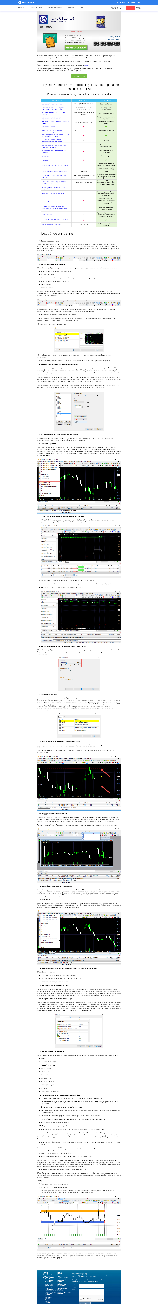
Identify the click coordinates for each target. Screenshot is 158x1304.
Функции (45, 1273)
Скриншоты (46, 1276)
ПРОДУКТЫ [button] (21, 7)
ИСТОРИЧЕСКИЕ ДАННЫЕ (55, 7)
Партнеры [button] (122, 2)
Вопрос (74, 1289)
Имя (73, 1285)
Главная (45, 1272)
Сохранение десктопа (48, 127)
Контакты (60, 1293)
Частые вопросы (49, 1280)
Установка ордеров (50, 1290)
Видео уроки (48, 1281)
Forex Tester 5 (47, 1275)
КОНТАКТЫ (71, 7)
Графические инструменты (48, 1296)
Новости (47, 1294)
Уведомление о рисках (62, 1288)
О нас (59, 1286)
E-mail (74, 1287)
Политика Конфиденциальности (64, 1291)
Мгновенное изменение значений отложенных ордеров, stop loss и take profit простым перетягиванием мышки (56, 145)
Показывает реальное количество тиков (54, 171)
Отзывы (59, 1281)
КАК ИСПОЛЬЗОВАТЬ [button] (36, 7)
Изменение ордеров (50, 1292)
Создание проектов (50, 1286)
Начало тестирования (49, 1288)
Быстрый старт (49, 1279)
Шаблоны (47, 1298)
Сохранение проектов (48, 1300)
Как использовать (48, 1277)
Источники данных (64, 1279)
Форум (133, 2)
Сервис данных (63, 1277)
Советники (48, 1302)
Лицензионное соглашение (61, 1285)
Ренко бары (45, 160)
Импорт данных (49, 1285)
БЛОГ (81, 7)
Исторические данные (61, 1275)
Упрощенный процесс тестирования (53, 104)
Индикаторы (48, 1293)
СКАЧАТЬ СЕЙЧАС (79, 76)
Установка (48, 1283)
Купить (59, 1272)
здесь (86, 65)
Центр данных (49, 1284)
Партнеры (60, 1280)
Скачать (59, 1273)
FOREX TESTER (28, 2)
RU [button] (139, 2)
